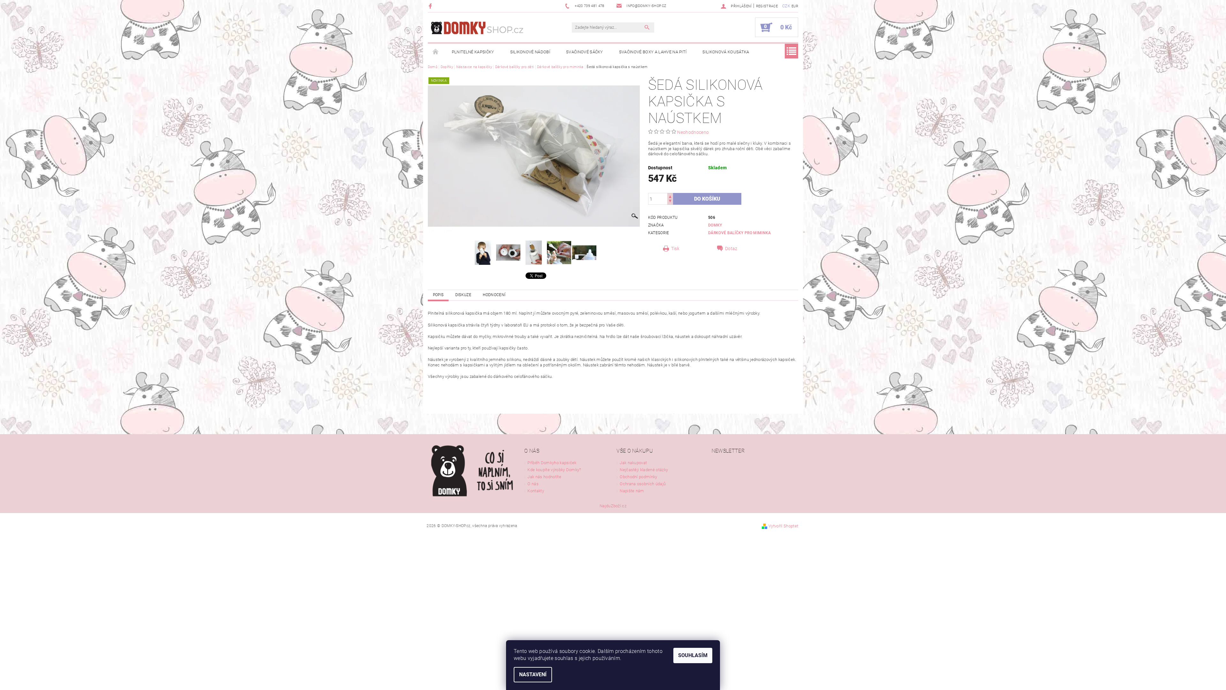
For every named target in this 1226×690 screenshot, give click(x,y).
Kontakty (535, 490)
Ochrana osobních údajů (643, 483)
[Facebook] (431, 6)
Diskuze (463, 295)
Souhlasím (693, 655)
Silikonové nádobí (530, 52)
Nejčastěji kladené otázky (644, 469)
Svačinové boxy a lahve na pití (653, 52)
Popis (438, 295)
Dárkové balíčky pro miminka (739, 233)
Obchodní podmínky (638, 476)
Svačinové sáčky (584, 52)
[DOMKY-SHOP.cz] (490, 30)
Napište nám (632, 490)
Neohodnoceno (693, 132)
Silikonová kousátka (725, 52)
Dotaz (731, 248)
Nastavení (533, 674)
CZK (786, 6)
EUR (794, 6)
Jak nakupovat (633, 462)
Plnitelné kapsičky (473, 52)
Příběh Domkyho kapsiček (551, 462)
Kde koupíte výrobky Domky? (554, 469)
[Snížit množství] (670, 202)
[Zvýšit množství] (670, 196)
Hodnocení (494, 295)
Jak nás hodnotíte (544, 476)
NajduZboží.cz (613, 506)
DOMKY (715, 225)
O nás (533, 483)
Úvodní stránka (436, 52)
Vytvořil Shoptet (783, 526)
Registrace (767, 6)
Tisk (675, 248)
